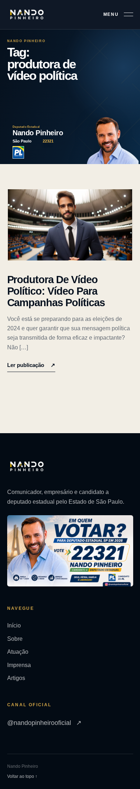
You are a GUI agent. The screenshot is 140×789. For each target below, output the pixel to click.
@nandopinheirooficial (44, 722)
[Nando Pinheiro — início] (27, 14)
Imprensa (19, 665)
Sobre (15, 639)
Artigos (16, 678)
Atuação (17, 652)
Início (14, 625)
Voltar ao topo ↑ (22, 776)
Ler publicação (31, 365)
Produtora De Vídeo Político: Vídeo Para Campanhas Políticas (56, 291)
